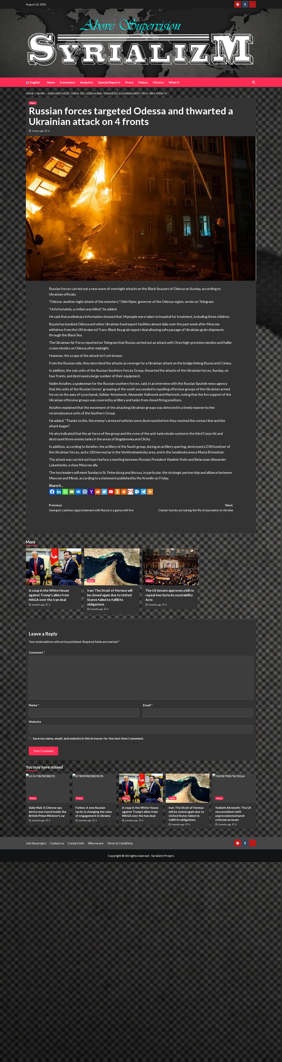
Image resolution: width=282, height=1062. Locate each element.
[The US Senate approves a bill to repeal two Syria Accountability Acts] (170, 567)
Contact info (76, 843)
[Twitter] (104, 492)
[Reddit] (98, 492)
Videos (143, 82)
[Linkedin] (59, 492)
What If (174, 82)
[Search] (253, 82)
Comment (37, 652)
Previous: (91, 507)
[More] (150, 492)
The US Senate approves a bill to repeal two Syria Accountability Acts (169, 595)
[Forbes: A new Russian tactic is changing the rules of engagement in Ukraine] (94, 788)
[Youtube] (111, 492)
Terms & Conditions (120, 843)
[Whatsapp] (65, 492)
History (158, 82)
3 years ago (38, 130)
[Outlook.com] (137, 492)
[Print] (124, 492)
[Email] (72, 492)
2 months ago (38, 604)
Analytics (86, 82)
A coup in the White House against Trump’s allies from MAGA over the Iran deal (49, 595)
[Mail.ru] (85, 492)
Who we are (95, 843)
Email (148, 705)
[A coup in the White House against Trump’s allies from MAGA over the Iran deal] (53, 567)
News (51, 82)
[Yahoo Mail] (91, 492)
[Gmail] (130, 492)
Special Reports (109, 82)
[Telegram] (143, 492)
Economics (67, 82)
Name (34, 705)
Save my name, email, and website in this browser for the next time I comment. (88, 738)
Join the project (36, 843)
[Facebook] (52, 492)
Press (129, 82)
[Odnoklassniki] (117, 492)
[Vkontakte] (78, 492)
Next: (195, 507)
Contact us (57, 843)
